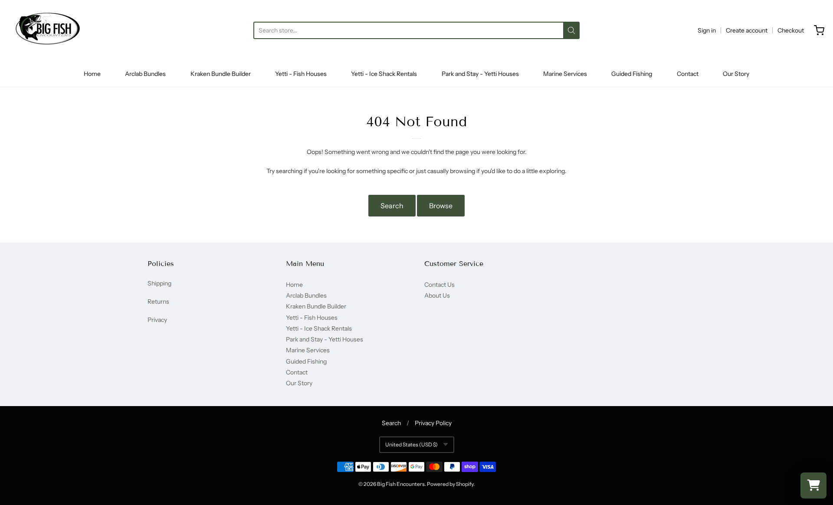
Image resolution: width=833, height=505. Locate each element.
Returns (158, 301)
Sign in (707, 30)
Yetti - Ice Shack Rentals (384, 74)
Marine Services (565, 74)
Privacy (157, 320)
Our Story (736, 74)
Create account (746, 30)
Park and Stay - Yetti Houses (480, 74)
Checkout (790, 30)
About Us (437, 295)
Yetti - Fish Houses (301, 74)
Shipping (159, 283)
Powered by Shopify (450, 484)
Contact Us (439, 285)
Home (92, 74)
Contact (688, 74)
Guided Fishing (631, 74)
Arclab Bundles (145, 74)
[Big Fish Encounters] (48, 30)
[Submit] (571, 30)
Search (391, 205)
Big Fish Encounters (401, 484)
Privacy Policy (433, 423)
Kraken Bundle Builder (220, 74)
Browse (441, 205)
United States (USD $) (411, 444)
